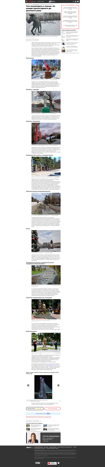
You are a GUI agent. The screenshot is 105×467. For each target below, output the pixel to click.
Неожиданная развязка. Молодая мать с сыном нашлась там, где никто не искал (70, 21)
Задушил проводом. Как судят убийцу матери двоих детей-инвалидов (70, 12)
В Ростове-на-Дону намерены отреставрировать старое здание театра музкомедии (53, 429)
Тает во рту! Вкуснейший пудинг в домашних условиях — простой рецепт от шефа (72, 50)
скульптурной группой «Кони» (52, 365)
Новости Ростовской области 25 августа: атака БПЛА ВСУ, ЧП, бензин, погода (70, 8)
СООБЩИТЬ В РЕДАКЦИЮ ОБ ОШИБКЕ (52, 448)
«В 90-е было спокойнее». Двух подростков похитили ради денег (72, 46)
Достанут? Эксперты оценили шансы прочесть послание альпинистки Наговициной (72, 36)
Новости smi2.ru (29, 443)
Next (58, 385)
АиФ (34, 37)
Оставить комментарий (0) (52, 408)
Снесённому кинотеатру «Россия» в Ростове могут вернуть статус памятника (54, 425)
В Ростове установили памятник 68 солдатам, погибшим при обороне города (36, 429)
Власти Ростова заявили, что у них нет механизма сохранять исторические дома (36, 425)
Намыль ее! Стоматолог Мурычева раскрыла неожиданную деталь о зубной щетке (72, 32)
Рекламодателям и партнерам (39, 448)
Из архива (28, 401)
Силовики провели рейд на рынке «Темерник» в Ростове (70, 26)
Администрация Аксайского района (46, 285)
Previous (28, 385)
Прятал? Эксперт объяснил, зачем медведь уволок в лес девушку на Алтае (72, 40)
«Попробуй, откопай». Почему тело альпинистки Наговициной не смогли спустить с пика (72, 43)
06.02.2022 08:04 (29, 4)
